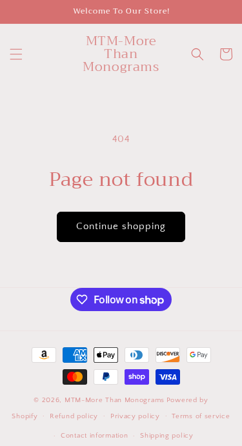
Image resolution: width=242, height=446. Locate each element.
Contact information (94, 436)
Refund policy (74, 416)
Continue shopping (121, 226)
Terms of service (201, 416)
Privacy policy (135, 416)
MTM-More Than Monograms (115, 400)
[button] (16, 54)
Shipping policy (167, 436)
